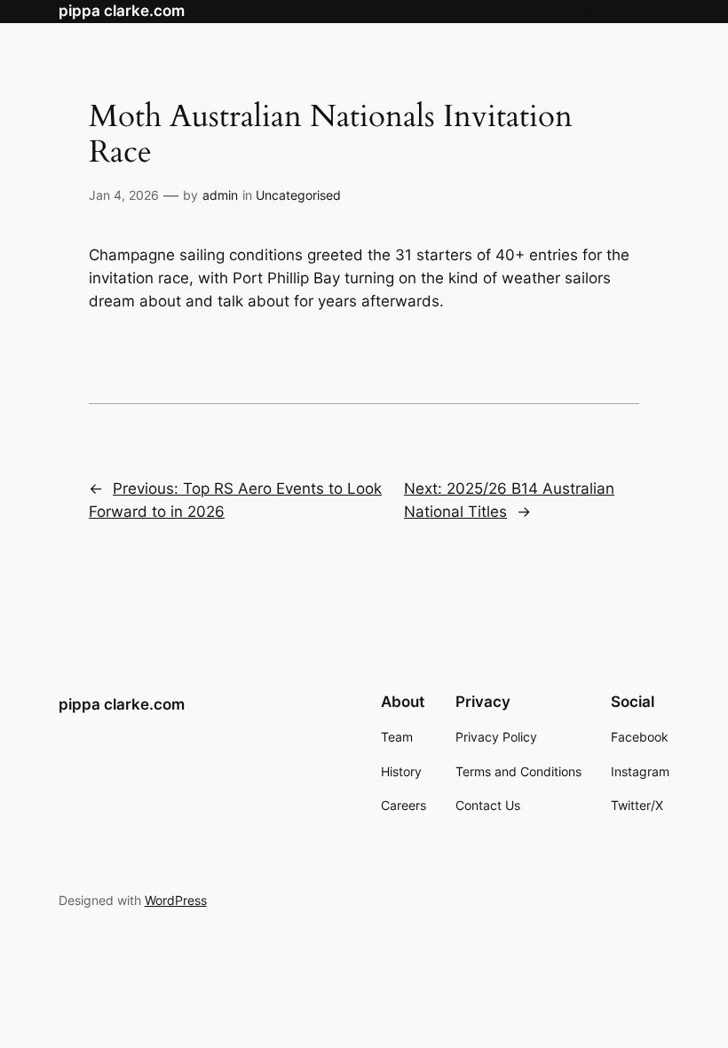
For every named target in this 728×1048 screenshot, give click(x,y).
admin (220, 194)
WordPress (176, 900)
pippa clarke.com (122, 11)
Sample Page (621, 11)
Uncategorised (298, 194)
